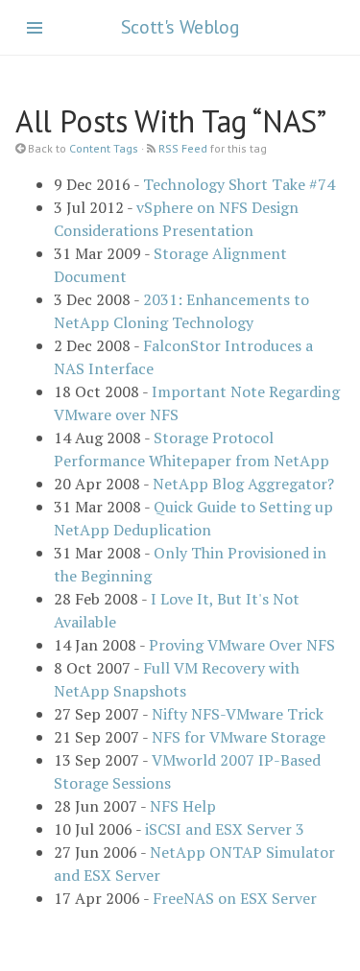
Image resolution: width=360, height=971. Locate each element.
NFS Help (183, 806)
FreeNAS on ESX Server (235, 898)
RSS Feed (182, 148)
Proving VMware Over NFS (242, 644)
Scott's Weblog (180, 26)
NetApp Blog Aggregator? (243, 483)
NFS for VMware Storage (238, 736)
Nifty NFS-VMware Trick (238, 713)
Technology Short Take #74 (239, 184)
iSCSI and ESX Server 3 (224, 829)
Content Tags (103, 148)
